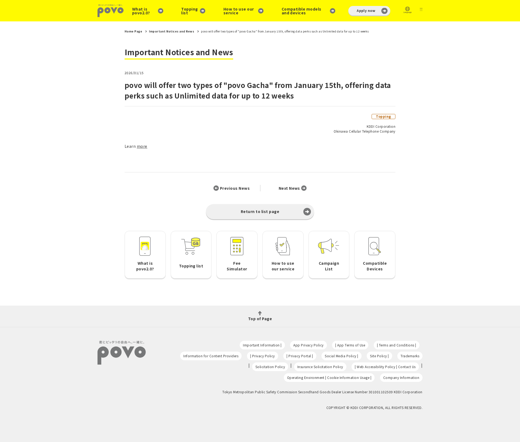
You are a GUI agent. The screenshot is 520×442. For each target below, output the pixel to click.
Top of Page (260, 318)
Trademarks (410, 355)
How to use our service (238, 10)
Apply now (366, 10)
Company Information (401, 377)
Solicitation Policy (270, 366)
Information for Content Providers (210, 355)
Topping (383, 116)
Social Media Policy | (341, 355)
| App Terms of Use (350, 345)
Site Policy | (379, 355)
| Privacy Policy (262, 355)
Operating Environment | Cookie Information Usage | (329, 377)
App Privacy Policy (308, 345)
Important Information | (262, 345)
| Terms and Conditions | (396, 345)
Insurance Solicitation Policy (320, 366)
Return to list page (260, 211)
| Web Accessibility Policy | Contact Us (385, 366)
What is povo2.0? (141, 10)
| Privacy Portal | (300, 355)
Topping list (189, 10)
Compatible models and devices (301, 10)
